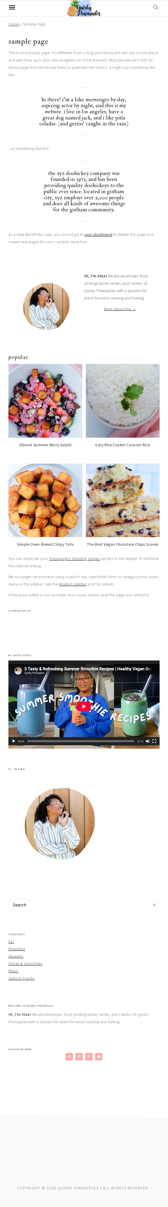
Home (13, 24)
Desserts (15, 956)
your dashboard (98, 234)
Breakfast (16, 948)
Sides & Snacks (21, 978)
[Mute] (148, 741)
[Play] (14, 741)
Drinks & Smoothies (25, 963)
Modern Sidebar (73, 584)
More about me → (120, 308)
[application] (84, 702)
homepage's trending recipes (74, 558)
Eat (11, 941)
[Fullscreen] (154, 741)
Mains (13, 970)
